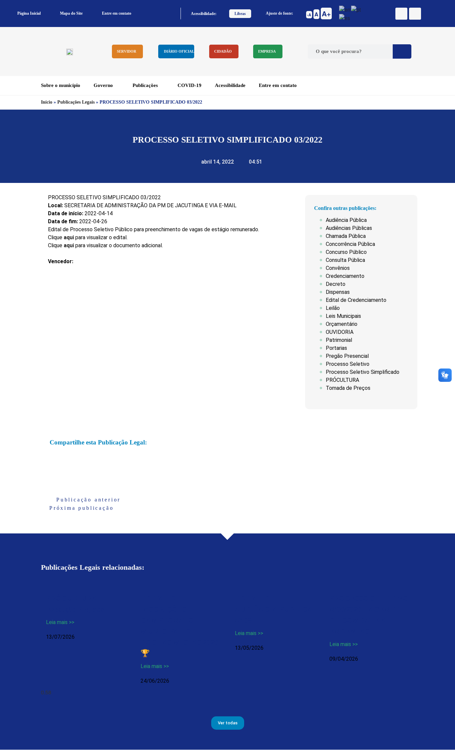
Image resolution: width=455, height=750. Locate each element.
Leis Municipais (343, 316)
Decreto (335, 284)
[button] (52, 458)
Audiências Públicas (349, 228)
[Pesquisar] (402, 51)
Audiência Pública (346, 220)
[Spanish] (345, 17)
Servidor (126, 51)
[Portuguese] (356, 9)
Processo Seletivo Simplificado (362, 372)
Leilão (333, 308)
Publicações (145, 85)
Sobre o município (60, 85)
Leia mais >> (60, 622)
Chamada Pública (346, 236)
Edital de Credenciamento (356, 300)
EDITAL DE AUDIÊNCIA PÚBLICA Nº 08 (273, 609)
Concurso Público (346, 252)
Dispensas (338, 292)
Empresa (267, 51)
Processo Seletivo (347, 364)
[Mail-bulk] (415, 14)
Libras (240, 13)
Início (46, 102)
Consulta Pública (345, 260)
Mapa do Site (71, 13)
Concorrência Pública (350, 244)
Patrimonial (339, 340)
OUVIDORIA (339, 332)
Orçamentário (341, 324)
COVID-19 (190, 85)
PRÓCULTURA (342, 380)
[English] (345, 9)
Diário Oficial (179, 51)
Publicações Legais (76, 102)
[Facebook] (401, 14)
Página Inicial (29, 13)
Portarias (336, 348)
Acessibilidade (230, 85)
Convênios (338, 268)
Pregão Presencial (347, 356)
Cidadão (223, 51)
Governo (103, 85)
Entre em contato (116, 13)
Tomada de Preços (348, 388)
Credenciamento (345, 276)
